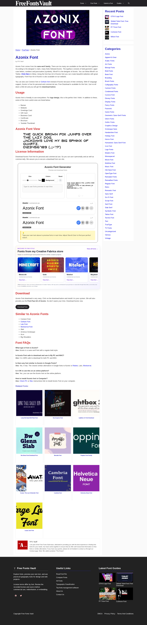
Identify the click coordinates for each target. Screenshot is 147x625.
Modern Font (109, 153)
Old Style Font (110, 170)
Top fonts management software (67, 588)
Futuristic (108, 109)
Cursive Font (110, 95)
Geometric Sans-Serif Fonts (115, 115)
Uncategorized (110, 231)
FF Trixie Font (116, 27)
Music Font (109, 167)
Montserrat (87, 366)
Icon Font (108, 146)
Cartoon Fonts (110, 88)
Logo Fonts (109, 149)
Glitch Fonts (109, 119)
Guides (119, 3)
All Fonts (59, 581)
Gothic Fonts (110, 122)
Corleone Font (116, 32)
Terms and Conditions (125, 614)
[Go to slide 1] (79, 195)
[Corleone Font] (107, 33)
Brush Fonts (109, 81)
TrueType (25, 50)
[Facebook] (16, 595)
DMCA (100, 614)
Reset (60, 176)
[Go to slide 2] (82, 195)
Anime (107, 54)
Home (18, 50)
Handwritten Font (111, 132)
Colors (48, 176)
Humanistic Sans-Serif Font (115, 143)
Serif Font (108, 204)
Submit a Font (108, 3)
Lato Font (24, 324)
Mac (31, 381)
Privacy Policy (109, 614)
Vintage (108, 238)
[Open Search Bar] (129, 3)
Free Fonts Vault (27, 614)
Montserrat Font (26, 327)
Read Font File (61, 574)
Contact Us (60, 594)
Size (29, 176)
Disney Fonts (110, 98)
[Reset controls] (60, 180)
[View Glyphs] (87, 208)
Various (108, 235)
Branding (108, 78)
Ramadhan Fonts (111, 180)
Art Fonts (108, 64)
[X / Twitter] (21, 595)
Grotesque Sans (111, 129)
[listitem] (29, 269)
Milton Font (115, 37)
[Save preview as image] (83, 208)
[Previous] (70, 185)
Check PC (23, 381)
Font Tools (93, 3)
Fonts (82, 3)
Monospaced (109, 156)
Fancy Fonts (109, 105)
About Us (59, 591)
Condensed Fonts (111, 91)
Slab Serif (108, 208)
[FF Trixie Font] (107, 28)
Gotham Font (25, 322)
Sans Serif (109, 194)
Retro (107, 187)
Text (106, 221)
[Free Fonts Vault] (34, 3)
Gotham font (45, 82)
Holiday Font (109, 136)
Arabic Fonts (109, 61)
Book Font (109, 74)
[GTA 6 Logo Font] (107, 17)
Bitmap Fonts (110, 68)
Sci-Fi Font (109, 197)
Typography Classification (65, 584)
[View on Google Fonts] (78, 208)
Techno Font (109, 218)
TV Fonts (108, 228)
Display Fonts (110, 102)
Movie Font (109, 160)
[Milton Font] (107, 37)
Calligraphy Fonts (111, 85)
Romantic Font (110, 190)
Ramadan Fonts (111, 177)
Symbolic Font (110, 211)
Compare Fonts (61, 577)
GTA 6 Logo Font (117, 16)
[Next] (91, 185)
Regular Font (110, 184)
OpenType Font (110, 173)
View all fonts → (92, 249)
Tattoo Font (109, 214)
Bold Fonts (109, 71)
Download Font (22, 307)
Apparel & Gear (110, 57)
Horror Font (109, 139)
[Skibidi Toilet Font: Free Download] (107, 22)
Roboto (75, 366)
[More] (91, 208)
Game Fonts (109, 112)
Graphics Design (111, 126)
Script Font (109, 201)
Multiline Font (110, 163)
